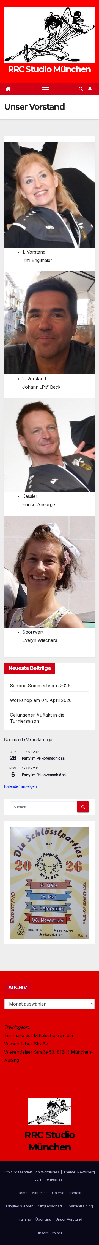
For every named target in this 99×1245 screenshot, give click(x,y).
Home (23, 1193)
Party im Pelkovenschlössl (44, 774)
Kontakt (75, 1193)
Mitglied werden (20, 1206)
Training (24, 1219)
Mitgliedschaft (50, 1206)
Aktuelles (40, 1193)
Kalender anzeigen (20, 786)
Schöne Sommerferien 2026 (40, 685)
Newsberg (86, 1172)
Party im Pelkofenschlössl (44, 758)
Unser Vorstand (69, 1219)
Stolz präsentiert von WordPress (32, 1172)
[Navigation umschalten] (46, 89)
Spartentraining (80, 1206)
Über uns (43, 1219)
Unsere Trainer (49, 1233)
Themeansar (53, 1179)
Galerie (58, 1193)
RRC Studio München (49, 69)
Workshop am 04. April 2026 (41, 700)
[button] (81, 89)
